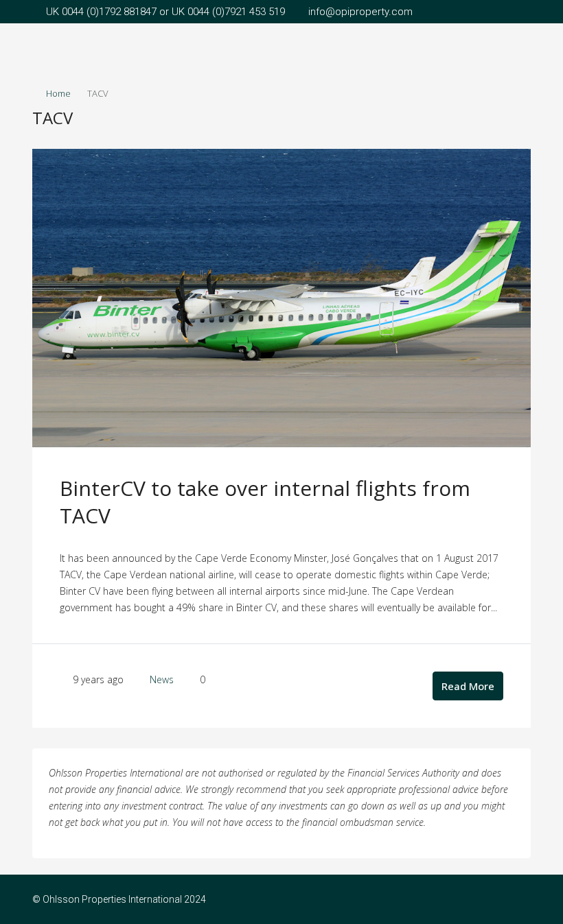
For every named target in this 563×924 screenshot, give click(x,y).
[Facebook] (494, 899)
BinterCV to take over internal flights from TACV (265, 502)
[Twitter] (518, 899)
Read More (467, 686)
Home (58, 93)
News (162, 679)
